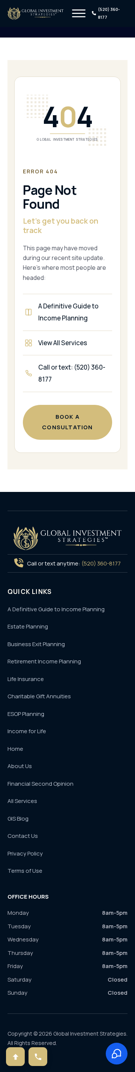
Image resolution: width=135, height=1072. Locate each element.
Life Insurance (26, 679)
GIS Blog (18, 818)
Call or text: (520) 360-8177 (71, 373)
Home (15, 749)
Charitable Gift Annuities (39, 696)
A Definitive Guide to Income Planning (68, 312)
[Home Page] (67, 538)
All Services (22, 801)
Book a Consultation (67, 422)
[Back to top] (15, 1056)
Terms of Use (25, 871)
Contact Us (23, 836)
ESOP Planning (26, 714)
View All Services (62, 342)
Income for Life (27, 731)
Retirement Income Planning (44, 661)
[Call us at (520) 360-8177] (37, 1056)
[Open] (79, 13)
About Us (20, 766)
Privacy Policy (25, 853)
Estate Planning (28, 626)
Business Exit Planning (36, 644)
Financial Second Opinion (41, 784)
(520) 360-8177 (101, 563)
